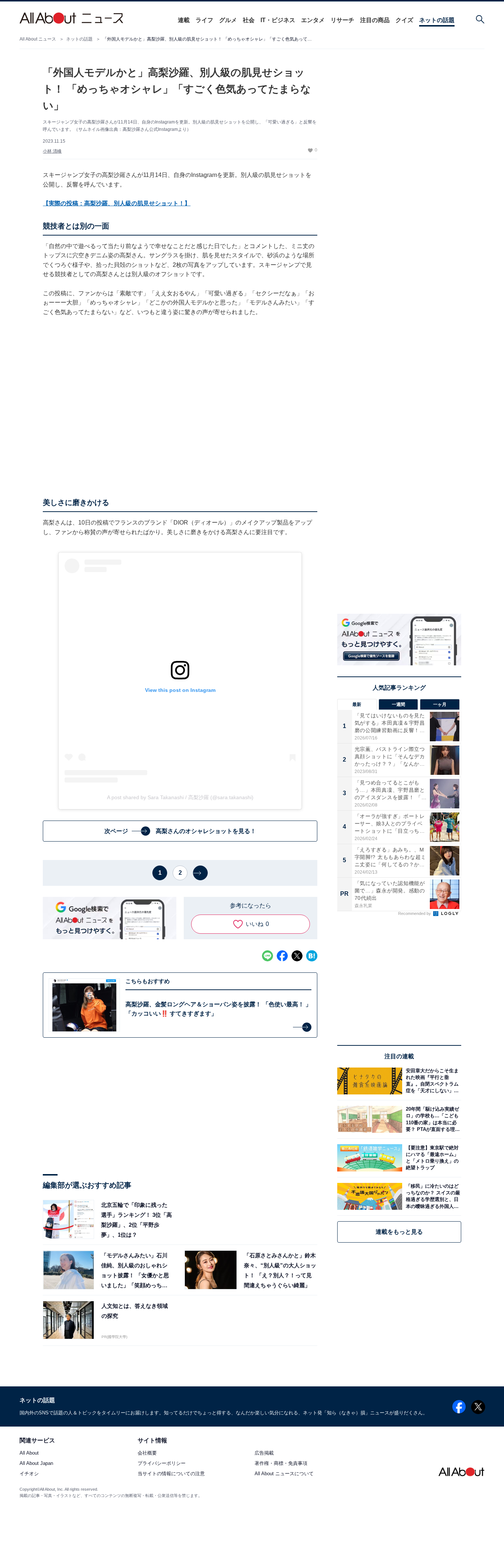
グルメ (228, 20)
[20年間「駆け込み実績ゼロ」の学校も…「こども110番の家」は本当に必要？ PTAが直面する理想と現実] (431, 1119)
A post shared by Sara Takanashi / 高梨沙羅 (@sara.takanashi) (180, 797)
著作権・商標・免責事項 (281, 1463)
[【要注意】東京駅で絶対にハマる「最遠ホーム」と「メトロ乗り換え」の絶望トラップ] (431, 1157)
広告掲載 (264, 1453)
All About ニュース (38, 39)
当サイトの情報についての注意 (171, 1474)
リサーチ (342, 20)
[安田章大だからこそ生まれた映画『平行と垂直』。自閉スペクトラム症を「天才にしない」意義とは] (431, 1081)
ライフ (204, 20)
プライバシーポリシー (162, 1463)
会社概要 (147, 1453)
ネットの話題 (437, 20)
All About (29, 1453)
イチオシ (29, 1474)
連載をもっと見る (399, 1232)
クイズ (404, 20)
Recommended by (415, 913)
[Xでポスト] (297, 955)
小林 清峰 (52, 151)
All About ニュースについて (284, 1474)
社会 (249, 20)
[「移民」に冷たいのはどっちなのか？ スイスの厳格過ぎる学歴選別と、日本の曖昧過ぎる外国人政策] (431, 1196)
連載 (184, 20)
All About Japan (36, 1463)
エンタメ (313, 20)
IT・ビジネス (277, 20)
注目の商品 (375, 20)
